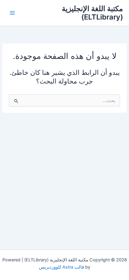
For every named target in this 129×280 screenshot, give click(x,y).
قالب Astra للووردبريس (61, 267)
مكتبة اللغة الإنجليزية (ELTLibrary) (92, 12)
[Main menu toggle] (12, 13)
